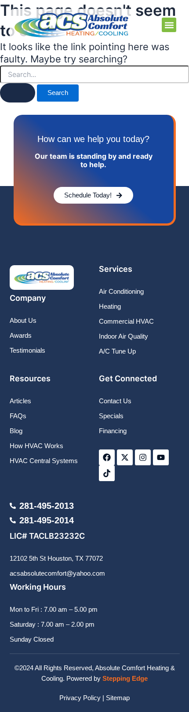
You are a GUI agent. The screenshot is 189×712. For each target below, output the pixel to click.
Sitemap (118, 697)
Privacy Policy (80, 697)
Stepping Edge (125, 678)
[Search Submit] (17, 92)
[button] (169, 25)
